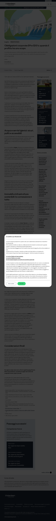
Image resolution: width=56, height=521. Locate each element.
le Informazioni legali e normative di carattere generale (20, 259)
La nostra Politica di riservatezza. (14, 256)
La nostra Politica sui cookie (13, 258)
